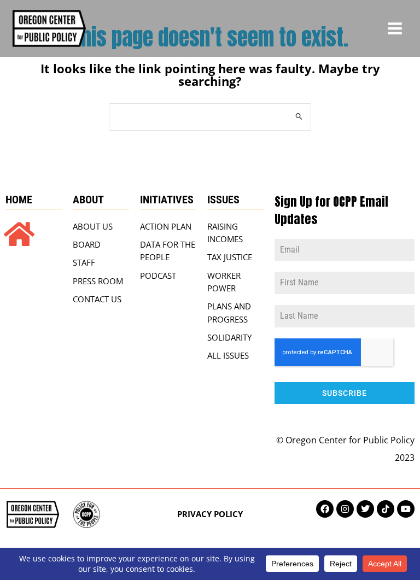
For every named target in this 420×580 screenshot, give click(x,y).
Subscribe (344, 393)
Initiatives (167, 199)
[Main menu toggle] (395, 28)
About (88, 199)
